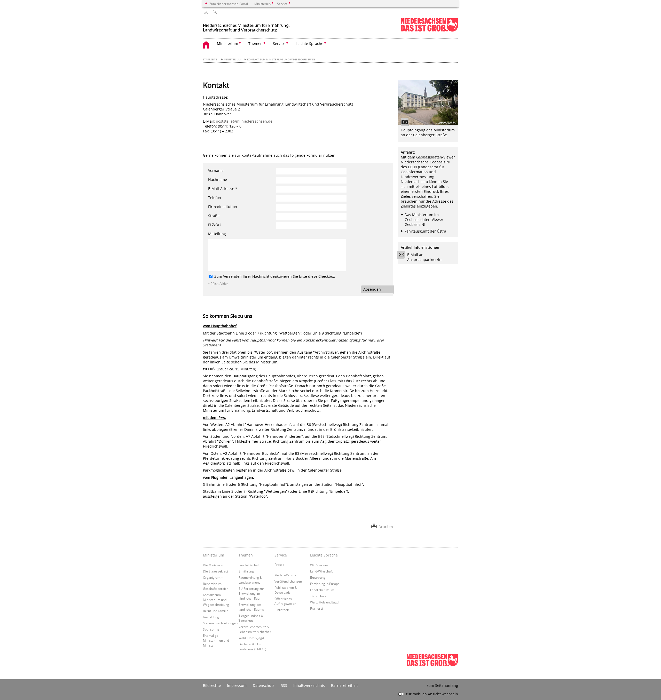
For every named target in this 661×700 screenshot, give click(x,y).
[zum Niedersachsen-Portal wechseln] (429, 30)
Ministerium (232, 59)
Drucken (386, 526)
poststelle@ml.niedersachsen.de (244, 121)
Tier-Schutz (318, 596)
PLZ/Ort (214, 224)
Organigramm (213, 577)
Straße (213, 215)
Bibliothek (281, 610)
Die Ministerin (213, 565)
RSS (284, 685)
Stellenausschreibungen (220, 623)
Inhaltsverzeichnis (309, 685)
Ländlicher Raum (322, 590)
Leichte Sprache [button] (309, 43)
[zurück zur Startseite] (247, 25)
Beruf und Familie (215, 611)
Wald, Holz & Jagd (251, 638)
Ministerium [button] (227, 43)
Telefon (214, 197)
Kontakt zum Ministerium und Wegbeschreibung (281, 59)
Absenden (372, 289)
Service (280, 555)
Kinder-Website (285, 575)
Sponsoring (211, 629)
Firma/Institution (222, 206)
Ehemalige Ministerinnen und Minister (216, 640)
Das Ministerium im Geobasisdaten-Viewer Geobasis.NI (424, 219)
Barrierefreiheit (344, 685)
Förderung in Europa (325, 584)
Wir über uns (319, 565)
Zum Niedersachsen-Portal (228, 4)
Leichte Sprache (324, 555)
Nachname (217, 179)
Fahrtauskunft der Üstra (425, 231)
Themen (246, 555)
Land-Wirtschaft (321, 571)
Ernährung (246, 571)
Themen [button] (255, 43)
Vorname (216, 170)
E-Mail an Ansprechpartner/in (424, 257)
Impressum (237, 685)
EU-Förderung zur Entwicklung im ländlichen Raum (251, 593)
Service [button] (279, 43)
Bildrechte (212, 685)
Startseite (210, 59)
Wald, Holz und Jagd (324, 602)
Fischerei (316, 608)
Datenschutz (263, 685)
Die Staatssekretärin (217, 571)
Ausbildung (211, 617)
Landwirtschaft (249, 565)
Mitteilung (217, 233)
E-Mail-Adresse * (222, 188)
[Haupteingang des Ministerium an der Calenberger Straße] (428, 102)
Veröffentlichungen (288, 581)
